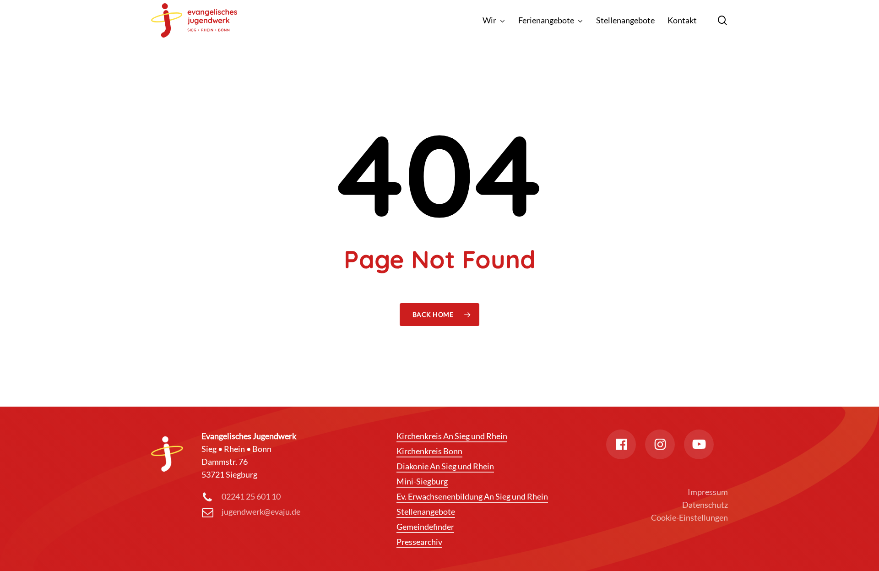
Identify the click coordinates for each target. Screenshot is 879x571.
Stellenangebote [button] (425, 511)
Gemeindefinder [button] (425, 527)
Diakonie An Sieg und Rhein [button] (445, 466)
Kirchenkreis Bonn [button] (429, 451)
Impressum (708, 492)
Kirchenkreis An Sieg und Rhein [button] (451, 436)
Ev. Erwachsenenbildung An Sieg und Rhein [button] (472, 496)
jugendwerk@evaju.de (261, 511)
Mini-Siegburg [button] (422, 481)
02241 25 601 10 (251, 496)
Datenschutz (705, 505)
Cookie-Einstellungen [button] (689, 517)
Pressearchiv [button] (419, 542)
